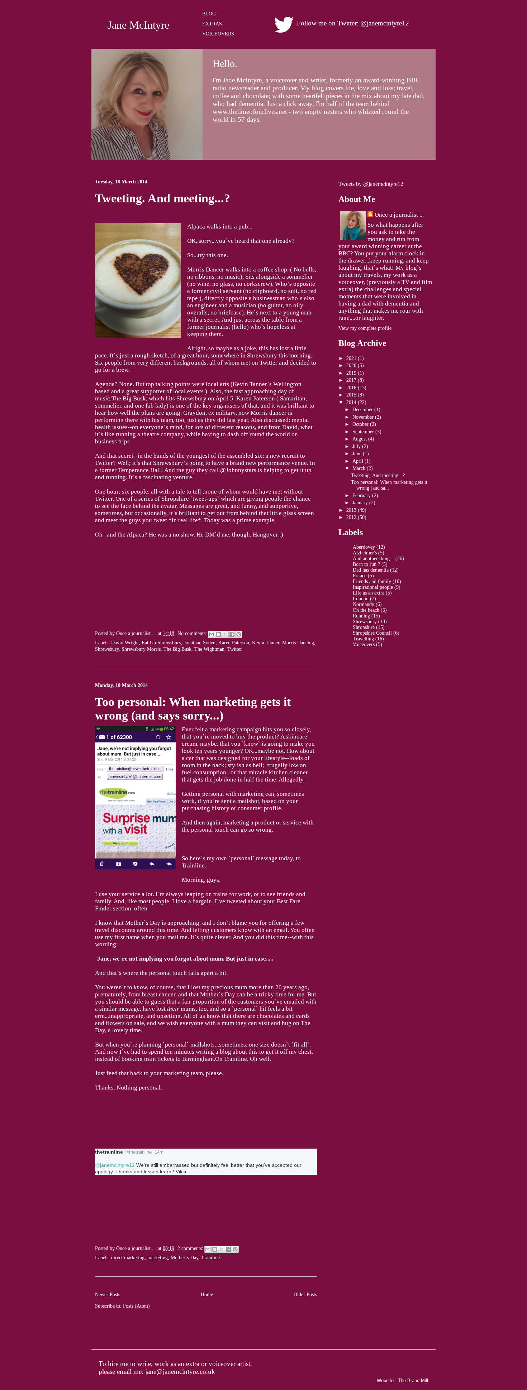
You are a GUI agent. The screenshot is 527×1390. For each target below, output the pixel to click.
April (358, 461)
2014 (352, 402)
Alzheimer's (365, 552)
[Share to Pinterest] (238, 634)
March (359, 468)
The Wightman (209, 649)
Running (361, 616)
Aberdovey (364, 547)
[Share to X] (225, 634)
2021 (352, 358)
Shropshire (364, 627)
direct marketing (127, 1257)
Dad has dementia (371, 570)
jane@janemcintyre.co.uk (180, 1371)
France (359, 575)
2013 (352, 510)
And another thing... (373, 558)
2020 (352, 365)
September (363, 431)
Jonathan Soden (199, 642)
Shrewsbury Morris (141, 649)
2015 (352, 395)
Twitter (234, 649)
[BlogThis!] (218, 634)
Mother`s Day (184, 1257)
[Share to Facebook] (232, 634)
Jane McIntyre (138, 25)
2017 (352, 380)
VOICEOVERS (218, 34)
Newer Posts (107, 1294)
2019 (352, 373)
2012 (352, 517)
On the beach (366, 610)
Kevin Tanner (265, 642)
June (357, 453)
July (357, 446)
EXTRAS (212, 24)
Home (207, 1294)
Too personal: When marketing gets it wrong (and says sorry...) (193, 708)
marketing (157, 1257)
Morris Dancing (298, 642)
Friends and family (372, 581)
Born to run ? (366, 564)
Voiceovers (364, 644)
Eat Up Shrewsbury (161, 642)
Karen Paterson (233, 642)
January (360, 502)
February (362, 495)
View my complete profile (364, 328)
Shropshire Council (372, 633)
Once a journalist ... (399, 214)
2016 (352, 387)
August (360, 439)
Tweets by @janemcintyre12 (370, 184)
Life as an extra (368, 593)
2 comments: (191, 1248)
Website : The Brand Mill (402, 1380)
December (363, 409)
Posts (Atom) (136, 1306)
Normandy (363, 604)
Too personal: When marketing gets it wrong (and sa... (389, 485)
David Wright (125, 642)
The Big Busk (177, 649)
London (361, 598)
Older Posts (305, 1294)
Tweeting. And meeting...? (162, 198)
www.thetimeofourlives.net (250, 111)
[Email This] (211, 634)
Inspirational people (373, 587)
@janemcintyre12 (384, 23)
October (361, 424)
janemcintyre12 (115, 1165)
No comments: (192, 633)
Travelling (363, 638)
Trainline (210, 1257)
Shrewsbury (107, 649)
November (363, 417)
